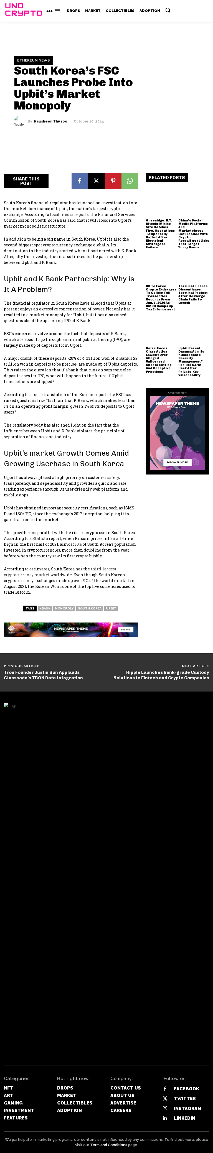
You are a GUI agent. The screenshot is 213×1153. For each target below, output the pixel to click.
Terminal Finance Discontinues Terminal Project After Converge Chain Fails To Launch (193, 294)
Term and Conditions (108, 1145)
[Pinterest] (113, 181)
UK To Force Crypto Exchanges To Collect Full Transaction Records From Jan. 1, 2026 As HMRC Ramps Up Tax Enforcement (161, 298)
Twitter (185, 1098)
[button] (168, 10)
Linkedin (184, 1118)
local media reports (69, 214)
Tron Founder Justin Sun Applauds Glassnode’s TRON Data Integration (43, 675)
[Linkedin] (164, 1118)
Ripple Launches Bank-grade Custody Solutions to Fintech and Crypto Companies (161, 675)
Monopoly (64, 608)
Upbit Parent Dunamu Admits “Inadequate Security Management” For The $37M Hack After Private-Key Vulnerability (191, 361)
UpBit (111, 608)
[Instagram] (164, 1108)
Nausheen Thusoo (50, 121)
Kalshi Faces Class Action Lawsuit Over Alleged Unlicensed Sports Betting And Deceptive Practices (158, 360)
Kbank (44, 608)
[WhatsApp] (129, 181)
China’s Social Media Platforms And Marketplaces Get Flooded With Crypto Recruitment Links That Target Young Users (193, 234)
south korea (90, 608)
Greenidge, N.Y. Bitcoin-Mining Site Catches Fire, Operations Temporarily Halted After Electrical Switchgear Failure (160, 234)
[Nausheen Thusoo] (21, 121)
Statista (40, 538)
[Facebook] (80, 181)
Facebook (186, 1088)
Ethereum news (33, 60)
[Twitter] (164, 1098)
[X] (96, 181)
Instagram (187, 1108)
